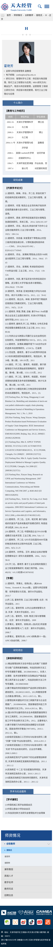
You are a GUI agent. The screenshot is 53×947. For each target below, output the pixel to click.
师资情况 (18, 15)
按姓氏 (39, 15)
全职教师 (29, 15)
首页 (9, 15)
